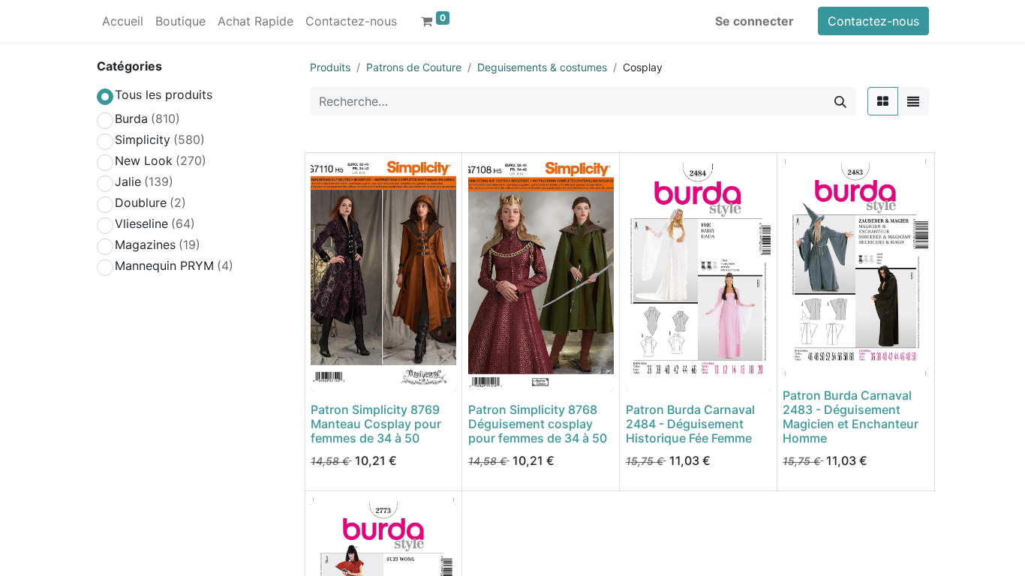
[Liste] (913, 101)
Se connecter (754, 21)
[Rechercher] (840, 101)
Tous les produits (163, 94)
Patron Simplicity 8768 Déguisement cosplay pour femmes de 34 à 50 (537, 424)
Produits (330, 67)
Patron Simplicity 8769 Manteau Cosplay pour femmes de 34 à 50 (376, 424)
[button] (332, 370)
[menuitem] (122, 21)
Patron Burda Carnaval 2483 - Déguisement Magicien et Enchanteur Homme (850, 417)
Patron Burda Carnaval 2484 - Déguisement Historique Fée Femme (690, 424)
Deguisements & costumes (542, 67)
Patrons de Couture (413, 67)
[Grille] (882, 101)
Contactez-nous (873, 21)
